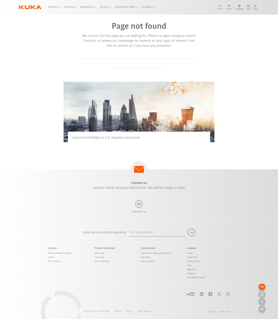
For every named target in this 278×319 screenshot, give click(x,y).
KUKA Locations (193, 261)
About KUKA (192, 257)
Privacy (129, 311)
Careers (190, 253)
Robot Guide (99, 253)
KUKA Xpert (145, 257)
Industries (69, 7)
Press (189, 265)
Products (52, 7)
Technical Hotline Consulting (59, 253)
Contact (51, 257)
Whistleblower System (196, 278)
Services (104, 7)
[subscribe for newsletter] (191, 232)
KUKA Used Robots (102, 261)
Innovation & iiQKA (125, 7)
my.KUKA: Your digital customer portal (156, 253)
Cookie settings (144, 311)
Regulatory (191, 269)
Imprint (117, 311)
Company (146, 7)
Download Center (148, 261)
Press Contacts (54, 261)
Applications (87, 7)
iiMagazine (191, 273)
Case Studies (99, 257)
